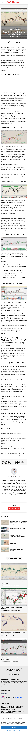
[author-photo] (2, 585)
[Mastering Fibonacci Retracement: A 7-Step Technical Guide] (14, 622)
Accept (14, 727)
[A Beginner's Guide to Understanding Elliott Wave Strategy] (5, 549)
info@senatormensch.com (10, 686)
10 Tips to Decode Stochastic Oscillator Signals (19, 462)
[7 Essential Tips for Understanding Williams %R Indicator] (14, 571)
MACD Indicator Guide (14, 29)
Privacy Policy (18, 730)
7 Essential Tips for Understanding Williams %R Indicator (13, 582)
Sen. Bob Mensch (15, 41)
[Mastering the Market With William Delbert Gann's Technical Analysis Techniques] (5, 522)
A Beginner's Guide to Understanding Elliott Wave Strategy (16, 549)
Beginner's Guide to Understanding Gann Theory (18, 542)
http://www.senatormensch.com (14, 478)
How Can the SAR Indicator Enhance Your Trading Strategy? (17, 536)
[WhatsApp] (18, 508)
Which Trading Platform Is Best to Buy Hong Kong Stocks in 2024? (18, 529)
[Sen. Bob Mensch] (14, 471)
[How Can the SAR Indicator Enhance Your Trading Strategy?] (5, 536)
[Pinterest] (15, 508)
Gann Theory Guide (5, 709)
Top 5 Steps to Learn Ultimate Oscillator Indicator (12, 608)
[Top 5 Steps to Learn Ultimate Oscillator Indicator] (14, 596)
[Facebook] (9, 508)
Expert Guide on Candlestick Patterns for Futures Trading (6, 462)
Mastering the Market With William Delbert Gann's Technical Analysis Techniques (18, 523)
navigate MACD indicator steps (12, 352)
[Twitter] (12, 508)
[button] (26, 716)
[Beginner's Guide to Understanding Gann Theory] (5, 542)
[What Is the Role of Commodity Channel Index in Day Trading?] (14, 647)
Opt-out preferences (11, 730)
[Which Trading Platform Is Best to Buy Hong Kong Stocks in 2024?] (5, 529)
